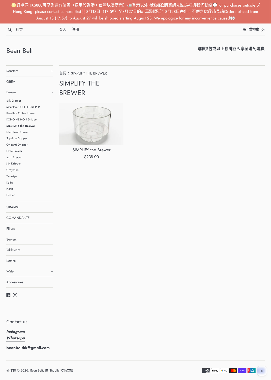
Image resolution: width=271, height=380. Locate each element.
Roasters (29, 70)
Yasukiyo (11, 176)
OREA (10, 81)
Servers (11, 239)
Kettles (10, 260)
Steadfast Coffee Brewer (21, 113)
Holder (10, 195)
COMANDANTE (18, 217)
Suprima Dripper (16, 138)
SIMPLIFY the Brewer (20, 126)
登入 (62, 29)
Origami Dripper (17, 144)
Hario (9, 189)
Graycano (12, 170)
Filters (10, 228)
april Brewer (14, 157)
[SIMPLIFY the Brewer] (91, 123)
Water (29, 271)
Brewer (29, 92)
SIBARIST (12, 207)
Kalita (9, 182)
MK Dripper (13, 163)
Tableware (13, 249)
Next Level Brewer (17, 132)
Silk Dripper (13, 100)
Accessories (14, 282)
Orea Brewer (14, 151)
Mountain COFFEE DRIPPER (23, 107)
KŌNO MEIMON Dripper (22, 119)
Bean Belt (19, 50)
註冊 (75, 29)
